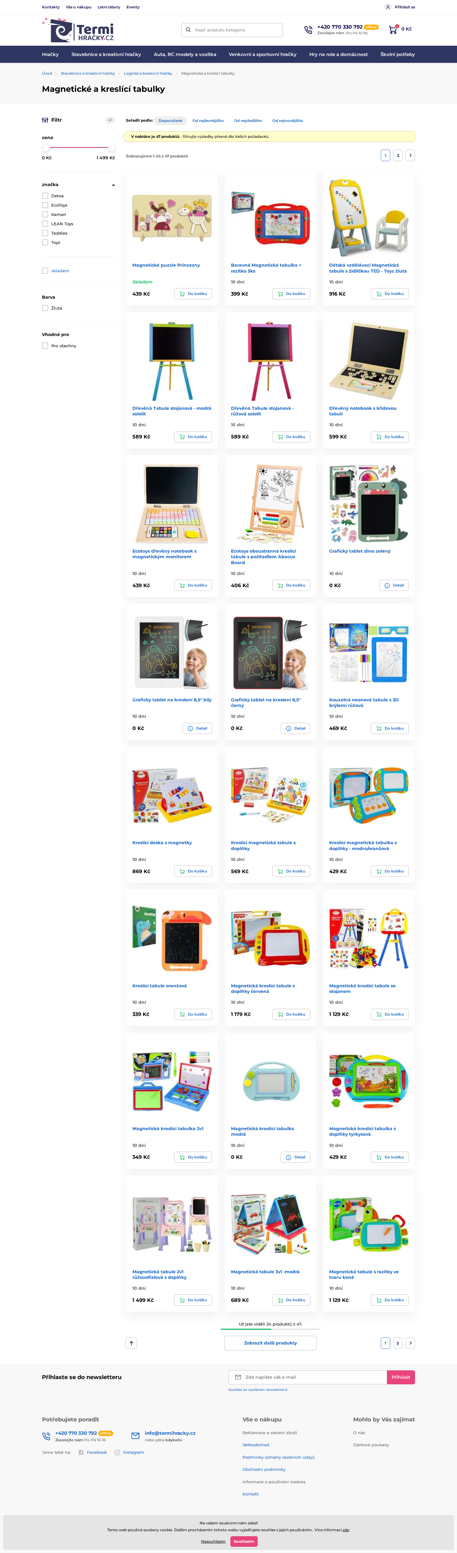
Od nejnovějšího (287, 120)
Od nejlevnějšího (208, 120)
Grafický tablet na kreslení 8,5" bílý (171, 700)
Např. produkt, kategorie (220, 29)
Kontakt (250, 1493)
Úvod (47, 73)
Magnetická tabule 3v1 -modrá (265, 1272)
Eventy (133, 7)
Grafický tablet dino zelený (359, 551)
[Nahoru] (131, 1343)
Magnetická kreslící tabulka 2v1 (167, 1128)
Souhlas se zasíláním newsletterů (257, 1389)
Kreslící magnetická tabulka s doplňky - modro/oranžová (363, 845)
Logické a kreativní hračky (148, 73)
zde (346, 1529)
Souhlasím (244, 1541)
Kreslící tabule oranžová (159, 986)
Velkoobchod (255, 1444)
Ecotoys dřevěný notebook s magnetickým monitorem (164, 553)
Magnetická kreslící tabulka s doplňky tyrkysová (362, 1131)
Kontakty (51, 7)
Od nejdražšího (248, 120)
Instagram (133, 1452)
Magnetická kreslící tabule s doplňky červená (263, 988)
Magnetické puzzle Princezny (166, 265)
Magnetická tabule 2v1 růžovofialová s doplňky (159, 1274)
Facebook (97, 1452)
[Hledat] (188, 30)
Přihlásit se (405, 7)
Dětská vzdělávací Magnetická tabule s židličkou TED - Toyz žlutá (368, 268)
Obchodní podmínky (263, 1469)
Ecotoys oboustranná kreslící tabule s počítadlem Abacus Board (263, 556)
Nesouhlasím (213, 1541)
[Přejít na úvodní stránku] (77, 29)
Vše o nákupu (78, 7)
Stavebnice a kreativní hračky (88, 73)
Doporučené (170, 120)
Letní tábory (109, 7)
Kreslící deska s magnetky (162, 842)
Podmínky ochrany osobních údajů (278, 1457)
